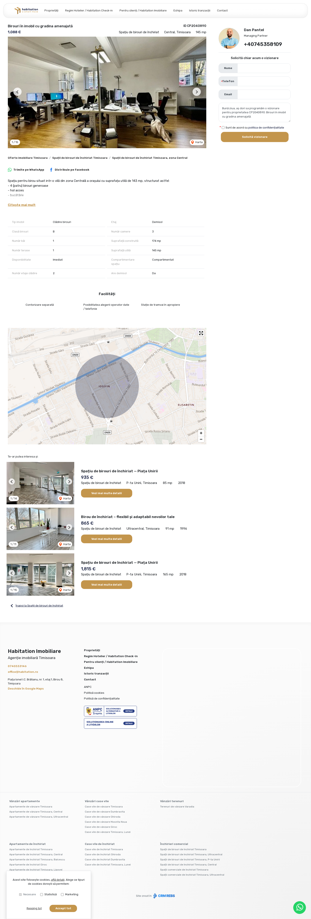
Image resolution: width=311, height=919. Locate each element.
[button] (17, 92)
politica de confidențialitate (266, 127)
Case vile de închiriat (100, 787)
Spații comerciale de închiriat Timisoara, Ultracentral (192, 818)
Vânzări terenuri (172, 744)
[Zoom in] (201, 433)
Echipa (177, 10)
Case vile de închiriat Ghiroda (103, 797)
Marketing (71, 894)
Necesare (29, 894)
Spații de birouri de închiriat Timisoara (79, 157)
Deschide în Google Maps (26, 688)
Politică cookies (94, 692)
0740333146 (17, 666)
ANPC (88, 686)
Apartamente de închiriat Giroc (28, 807)
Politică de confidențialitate (102, 698)
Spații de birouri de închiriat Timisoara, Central (188, 807)
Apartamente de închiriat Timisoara (30, 792)
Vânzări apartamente (24, 744)
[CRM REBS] (163, 839)
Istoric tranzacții (199, 10)
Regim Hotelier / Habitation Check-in (89, 10)
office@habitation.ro (23, 671)
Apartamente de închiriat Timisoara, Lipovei (35, 812)
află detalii (58, 879)
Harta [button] (199, 142)
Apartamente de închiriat (27, 787)
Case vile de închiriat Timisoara (104, 792)
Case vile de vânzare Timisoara (104, 749)
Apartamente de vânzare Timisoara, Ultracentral (38, 760)
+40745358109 (263, 44)
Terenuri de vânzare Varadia (177, 749)
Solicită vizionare (254, 136)
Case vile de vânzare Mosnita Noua (106, 765)
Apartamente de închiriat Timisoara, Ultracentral (38, 818)
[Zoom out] (201, 439)
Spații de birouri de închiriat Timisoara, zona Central (149, 157)
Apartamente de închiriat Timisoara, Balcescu (37, 802)
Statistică (50, 894)
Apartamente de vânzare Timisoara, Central (35, 754)
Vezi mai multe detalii (106, 493)
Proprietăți (51, 10)
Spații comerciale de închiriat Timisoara (184, 812)
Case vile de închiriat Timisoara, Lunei (108, 807)
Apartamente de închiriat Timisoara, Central (36, 797)
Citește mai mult (22, 205)
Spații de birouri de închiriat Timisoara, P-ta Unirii (190, 802)
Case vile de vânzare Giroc (101, 770)
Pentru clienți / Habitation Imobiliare (143, 10)
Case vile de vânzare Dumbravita (105, 754)
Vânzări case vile (97, 744)
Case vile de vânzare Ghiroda (102, 760)
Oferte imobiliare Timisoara (28, 157)
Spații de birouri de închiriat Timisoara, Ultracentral (191, 797)
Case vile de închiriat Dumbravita (105, 802)
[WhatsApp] (299, 907)
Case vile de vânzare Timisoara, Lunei (108, 775)
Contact (222, 10)
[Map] (107, 386)
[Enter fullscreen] (201, 333)
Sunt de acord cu (255, 127)
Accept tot (63, 908)
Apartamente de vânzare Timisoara (30, 749)
